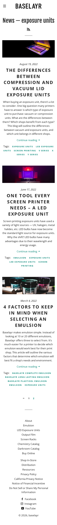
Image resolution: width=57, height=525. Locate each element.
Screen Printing (25, 150)
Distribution (28, 465)
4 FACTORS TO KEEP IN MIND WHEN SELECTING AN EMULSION (28, 316)
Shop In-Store (28, 460)
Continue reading (27, 140)
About (28, 420)
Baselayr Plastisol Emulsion (27, 381)
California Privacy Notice (28, 479)
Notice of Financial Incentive (28, 483)
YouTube (30, 508)
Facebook (30, 499)
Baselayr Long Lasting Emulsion (27, 377)
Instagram (30, 503)
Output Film (29, 434)
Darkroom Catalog (28, 448)
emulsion (20, 257)
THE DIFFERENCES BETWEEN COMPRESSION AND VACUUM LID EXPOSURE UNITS (28, 82)
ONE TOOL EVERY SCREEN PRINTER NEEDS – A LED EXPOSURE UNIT (28, 205)
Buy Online (28, 453)
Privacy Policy (28, 474)
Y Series (33, 154)
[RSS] (28, 29)
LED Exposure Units (22, 261)
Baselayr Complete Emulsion (31, 373)
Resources (28, 469)
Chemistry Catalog (28, 444)
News (8, 20)
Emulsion (28, 425)
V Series (44, 150)
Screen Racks (28, 439)
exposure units (22, 146)
